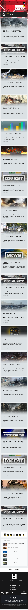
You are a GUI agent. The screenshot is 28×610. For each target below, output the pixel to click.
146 (11, 535)
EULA (8, 606)
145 (8, 535)
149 (20, 535)
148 (17, 535)
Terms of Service (12, 606)
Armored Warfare (14, 576)
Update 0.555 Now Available (13, 547)
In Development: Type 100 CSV (13, 558)
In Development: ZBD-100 (12, 562)
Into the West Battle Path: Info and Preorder (16, 543)
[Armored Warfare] (20, 9)
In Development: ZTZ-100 (12, 554)
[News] (24, 3)
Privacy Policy (18, 606)
